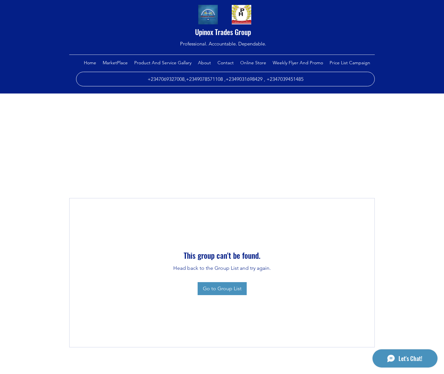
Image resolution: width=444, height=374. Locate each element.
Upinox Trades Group (223, 32)
